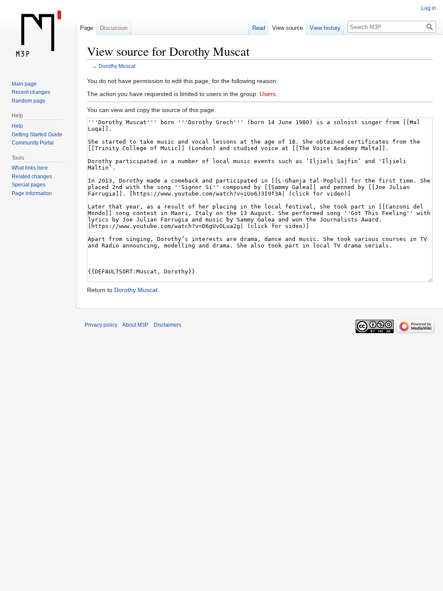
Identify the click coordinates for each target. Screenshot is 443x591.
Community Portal (33, 143)
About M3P (135, 325)
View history (325, 28)
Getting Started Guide (37, 135)
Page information (32, 193)
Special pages (28, 185)
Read (258, 28)
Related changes (32, 176)
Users (268, 93)
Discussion (114, 28)
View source (287, 28)
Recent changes (31, 92)
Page (86, 28)
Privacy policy (101, 325)
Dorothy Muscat (117, 66)
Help (17, 126)
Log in (428, 8)
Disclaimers (167, 325)
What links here (30, 168)
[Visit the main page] (38, 34)
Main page (24, 84)
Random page (28, 101)
